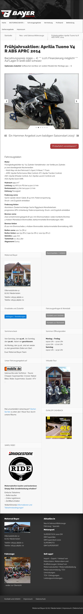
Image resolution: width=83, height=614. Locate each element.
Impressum (21, 29)
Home (4, 23)
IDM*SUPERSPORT (51, 546)
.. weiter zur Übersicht (13, 585)
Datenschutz (41, 599)
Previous (7, 101)
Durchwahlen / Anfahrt (56, 253)
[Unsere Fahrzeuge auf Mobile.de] (13, 370)
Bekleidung (70, 23)
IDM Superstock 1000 (52, 540)
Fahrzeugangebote (34, 23)
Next (76, 101)
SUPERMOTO (49, 543)
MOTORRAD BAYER (16, 23)
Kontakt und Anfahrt (12, 599)
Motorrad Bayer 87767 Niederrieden (46, 608)
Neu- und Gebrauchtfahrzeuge (31, 36)
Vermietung (48, 23)
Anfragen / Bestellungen (15, 316)
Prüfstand (59, 23)
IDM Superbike (49, 537)
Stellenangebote (8, 29)
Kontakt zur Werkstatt (55, 323)
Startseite (8, 36)
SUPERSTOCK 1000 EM (53, 534)
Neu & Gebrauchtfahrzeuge (55, 523)
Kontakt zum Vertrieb (55, 315)
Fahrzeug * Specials (51, 526)
